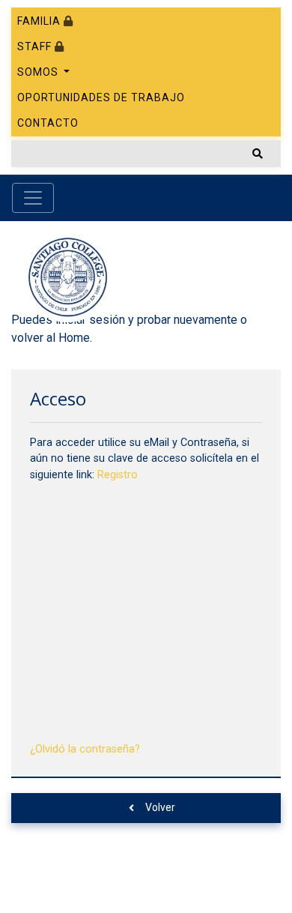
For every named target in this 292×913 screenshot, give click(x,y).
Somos (39, 72)
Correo (48, 510)
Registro (117, 474)
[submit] (257, 153)
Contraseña (60, 580)
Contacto (48, 123)
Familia (40, 21)
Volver (160, 807)
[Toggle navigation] (33, 198)
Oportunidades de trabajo (101, 97)
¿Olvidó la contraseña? (85, 749)
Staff (36, 46)
